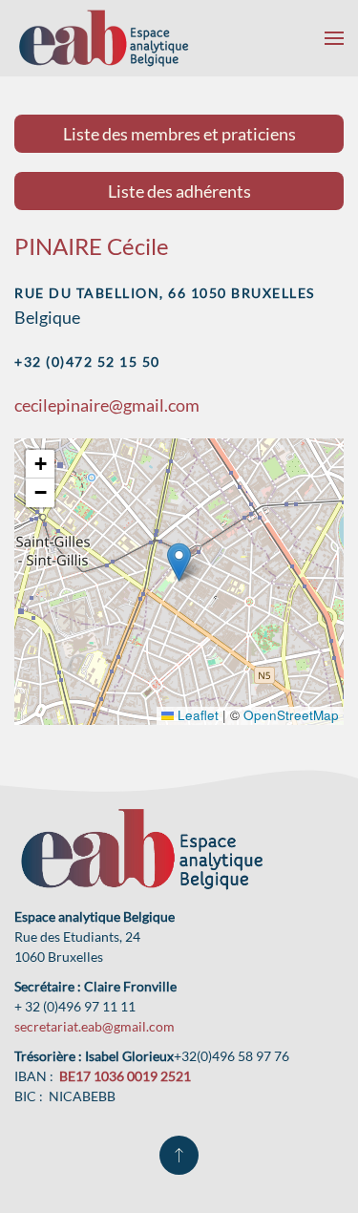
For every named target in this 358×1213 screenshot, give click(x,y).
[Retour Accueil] (103, 38)
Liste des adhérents (179, 191)
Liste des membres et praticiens (179, 133)
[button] (334, 38)
